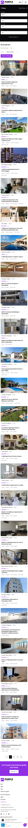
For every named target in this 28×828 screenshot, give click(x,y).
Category (3, 12)
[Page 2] (21, 757)
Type (2, 18)
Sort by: (2, 52)
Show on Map (5, 56)
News (2, 797)
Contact (13, 771)
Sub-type (3, 24)
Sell (2, 789)
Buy (2, 784)
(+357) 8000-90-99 (5, 805)
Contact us (4, 802)
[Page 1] (6, 757)
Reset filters (22, 8)
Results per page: (4, 48)
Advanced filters (13, 37)
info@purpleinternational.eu (7, 807)
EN (22, 2)
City (2, 30)
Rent (2, 786)
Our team (3, 799)
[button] (14, 14)
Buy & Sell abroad (5, 794)
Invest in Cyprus (5, 791)
